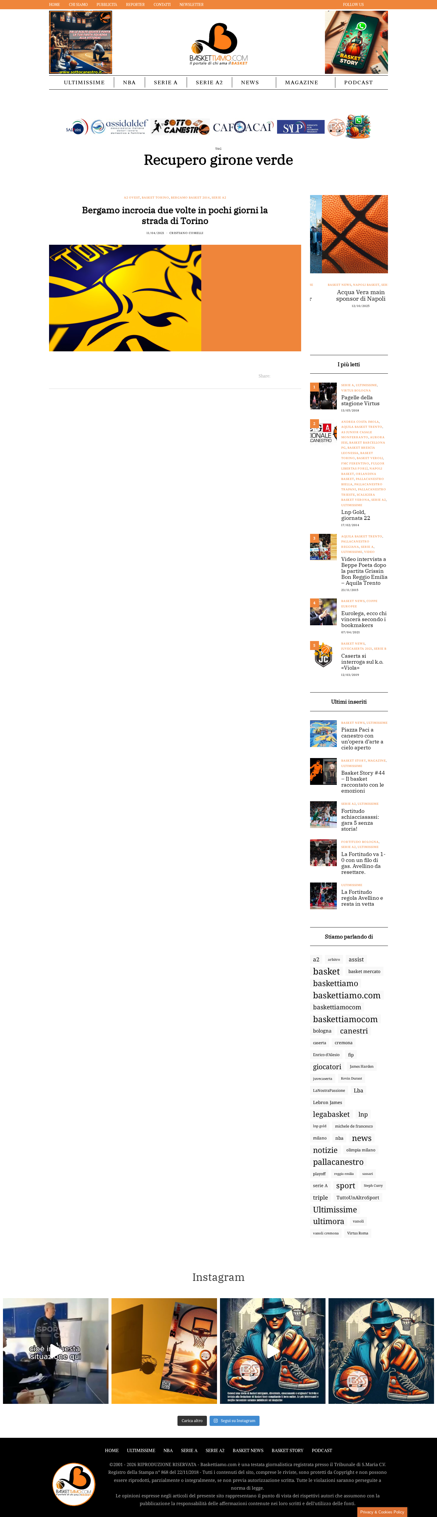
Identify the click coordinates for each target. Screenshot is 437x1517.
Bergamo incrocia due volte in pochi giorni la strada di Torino (175, 215)
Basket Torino (155, 197)
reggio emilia (344, 1174)
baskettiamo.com (347, 995)
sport (345, 1185)
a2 (316, 959)
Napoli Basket (354, 285)
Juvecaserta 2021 (356, 649)
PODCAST (358, 82)
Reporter (135, 4)
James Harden (362, 1066)
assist (356, 959)
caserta (319, 1042)
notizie (325, 1149)
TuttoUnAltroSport (358, 1197)
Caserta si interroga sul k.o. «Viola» (362, 662)
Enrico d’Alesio (326, 1054)
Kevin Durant (351, 1078)
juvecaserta (322, 1078)
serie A (320, 1185)
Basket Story (353, 761)
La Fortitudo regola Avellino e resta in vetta (362, 898)
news (362, 1138)
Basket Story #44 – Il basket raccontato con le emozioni (363, 782)
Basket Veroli (370, 458)
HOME (112, 1450)
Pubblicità (107, 4)
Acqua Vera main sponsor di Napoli (349, 295)
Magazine (301, 82)
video (369, 552)
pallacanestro (338, 1161)
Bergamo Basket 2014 (190, 197)
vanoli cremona (326, 1233)
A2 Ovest (132, 197)
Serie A (166, 82)
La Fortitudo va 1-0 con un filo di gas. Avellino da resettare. (363, 863)
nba (339, 1138)
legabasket (331, 1114)
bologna (322, 1030)
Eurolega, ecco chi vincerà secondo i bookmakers (364, 619)
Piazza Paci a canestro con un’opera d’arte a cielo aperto (362, 739)
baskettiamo (335, 983)
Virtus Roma (357, 1233)
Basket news (327, 285)
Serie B (380, 649)
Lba (358, 1090)
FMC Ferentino (355, 463)
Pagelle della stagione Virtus (360, 400)
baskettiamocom (337, 1007)
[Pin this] (297, 376)
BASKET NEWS (248, 1450)
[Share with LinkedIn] (290, 376)
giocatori (327, 1066)
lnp (363, 1114)
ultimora (328, 1221)
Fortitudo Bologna (360, 842)
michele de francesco (354, 1126)
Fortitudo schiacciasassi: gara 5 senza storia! (360, 820)
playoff (319, 1173)
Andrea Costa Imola (360, 422)
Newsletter (192, 4)
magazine (377, 761)
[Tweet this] (282, 376)
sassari (367, 1173)
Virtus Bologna (356, 390)
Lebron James (327, 1102)
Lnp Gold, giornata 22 (355, 515)
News (250, 82)
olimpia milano (360, 1150)
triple (320, 1197)
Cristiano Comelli (186, 233)
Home (54, 4)
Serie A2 (209, 82)
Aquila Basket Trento (361, 427)
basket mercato (364, 971)
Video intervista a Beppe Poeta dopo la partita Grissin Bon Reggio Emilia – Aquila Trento (364, 571)
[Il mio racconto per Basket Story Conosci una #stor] (273, 1351)
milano (320, 1138)
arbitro (334, 959)
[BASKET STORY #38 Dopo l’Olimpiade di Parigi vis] (164, 1351)
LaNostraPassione (329, 1090)
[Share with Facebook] (275, 376)
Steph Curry (373, 1185)
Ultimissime (84, 82)
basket (326, 971)
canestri (354, 1030)
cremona (344, 1042)
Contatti (162, 4)
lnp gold (319, 1126)
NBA (129, 82)
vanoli (358, 1221)
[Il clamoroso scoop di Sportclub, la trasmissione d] (56, 1351)
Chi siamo (78, 4)
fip (351, 1055)
